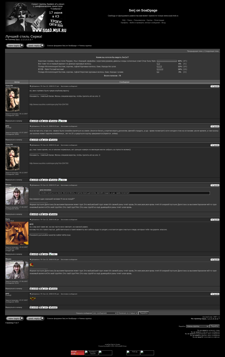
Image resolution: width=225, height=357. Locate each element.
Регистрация (159, 20)
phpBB (108, 346)
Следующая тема (211, 51)
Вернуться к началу (14, 121)
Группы (149, 20)
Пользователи (139, 20)
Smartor (118, 344)
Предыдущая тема (194, 51)
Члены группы (85, 45)
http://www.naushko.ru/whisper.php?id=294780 (49, 104)
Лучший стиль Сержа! (24, 36)
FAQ (124, 20)
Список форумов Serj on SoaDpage (62, 45)
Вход (163, 23)
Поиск (129, 20)
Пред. (18, 39)
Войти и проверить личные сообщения (145, 23)
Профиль (124, 23)
